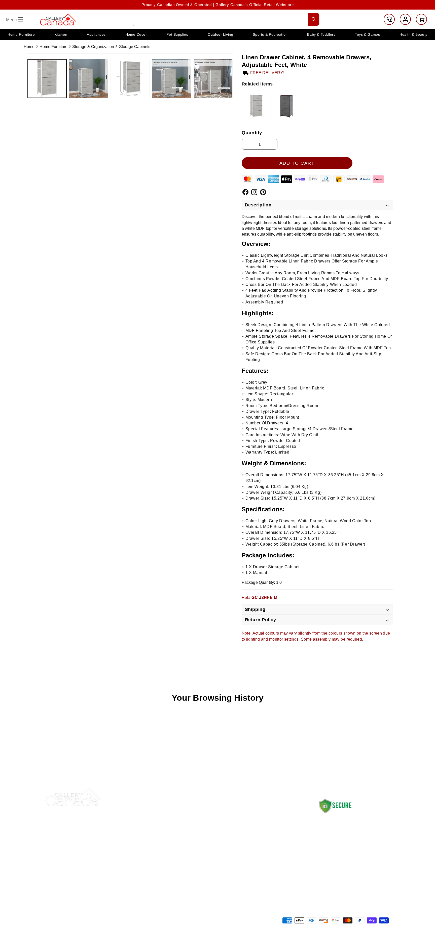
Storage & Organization (93, 47)
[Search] (313, 19)
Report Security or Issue (203, 873)
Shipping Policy (266, 814)
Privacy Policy (265, 850)
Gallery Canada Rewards (203, 862)
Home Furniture (53, 47)
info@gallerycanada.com (350, 860)
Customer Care (389, 19)
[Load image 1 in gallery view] (46, 78)
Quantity (252, 132)
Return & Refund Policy (274, 826)
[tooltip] (256, 106)
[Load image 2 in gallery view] (88, 78)
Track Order (191, 838)
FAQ (184, 850)
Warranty (260, 862)
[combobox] (225, 19)
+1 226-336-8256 (346, 865)
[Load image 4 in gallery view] (171, 78)
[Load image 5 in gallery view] (213, 78)
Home (29, 47)
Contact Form (330, 880)
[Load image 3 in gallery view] (130, 78)
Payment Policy (266, 838)
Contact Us (190, 814)
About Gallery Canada (200, 826)
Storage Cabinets (134, 47)
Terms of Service (268, 873)
